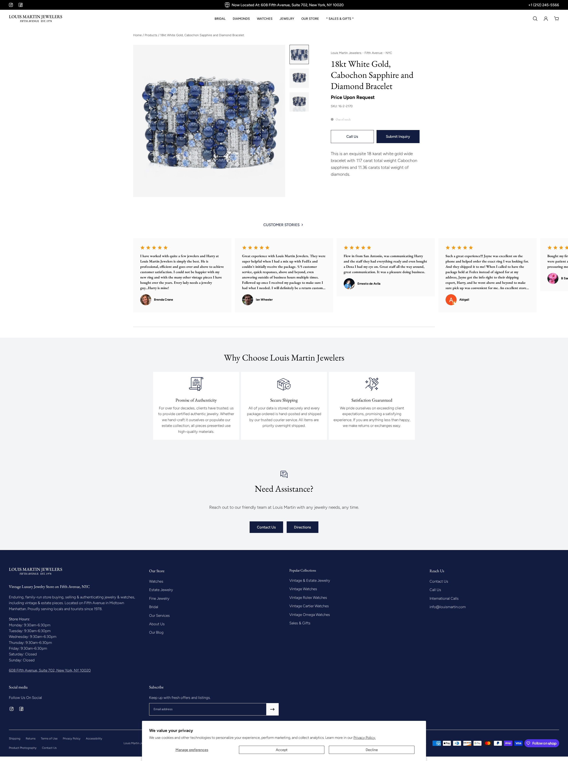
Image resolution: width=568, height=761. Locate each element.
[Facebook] (21, 5)
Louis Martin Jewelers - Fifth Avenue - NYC (361, 53)
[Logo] (35, 18)
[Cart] (556, 19)
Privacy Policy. (364, 737)
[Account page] (545, 19)
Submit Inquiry (398, 136)
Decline (372, 750)
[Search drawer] (535, 19)
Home (138, 35)
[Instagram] (11, 5)
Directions (302, 527)
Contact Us (266, 527)
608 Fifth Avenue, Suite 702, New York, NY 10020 (50, 670)
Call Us (352, 136)
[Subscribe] (272, 709)
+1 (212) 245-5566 (543, 5)
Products (151, 35)
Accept (282, 750)
